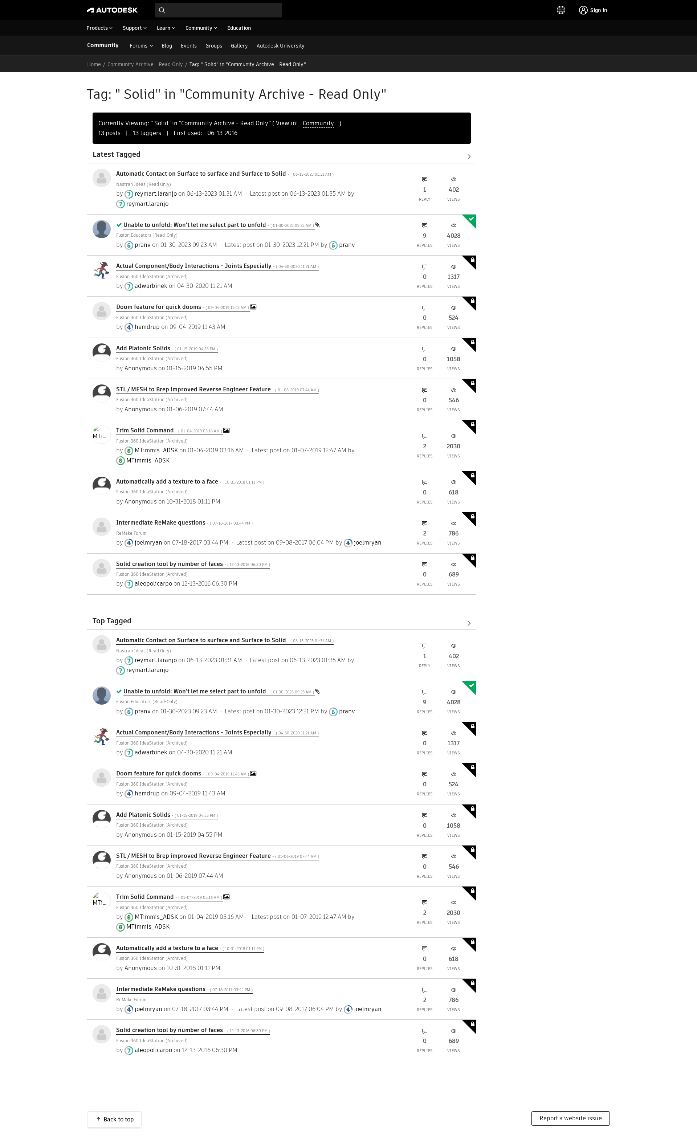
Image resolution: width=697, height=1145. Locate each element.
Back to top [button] (118, 1119)
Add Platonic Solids (167, 348)
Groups (213, 45)
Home (94, 64)
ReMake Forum (131, 533)
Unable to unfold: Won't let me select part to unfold (219, 225)
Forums (138, 45)
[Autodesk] (112, 10)
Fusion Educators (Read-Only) (147, 235)
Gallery (239, 45)
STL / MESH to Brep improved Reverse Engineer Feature (217, 389)
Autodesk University (281, 45)
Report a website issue (570, 1118)
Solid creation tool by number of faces (193, 564)
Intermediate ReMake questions (184, 522)
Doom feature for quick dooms (183, 307)
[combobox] (218, 10)
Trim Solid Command (169, 430)
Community (103, 45)
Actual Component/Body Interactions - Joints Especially (217, 266)
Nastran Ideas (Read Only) (143, 184)
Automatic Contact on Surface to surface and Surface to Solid (225, 174)
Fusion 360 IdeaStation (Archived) (152, 276)
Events (189, 45)
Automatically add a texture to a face (190, 481)
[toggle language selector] (561, 10)
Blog (167, 45)
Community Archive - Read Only (145, 64)
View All (281, 157)
